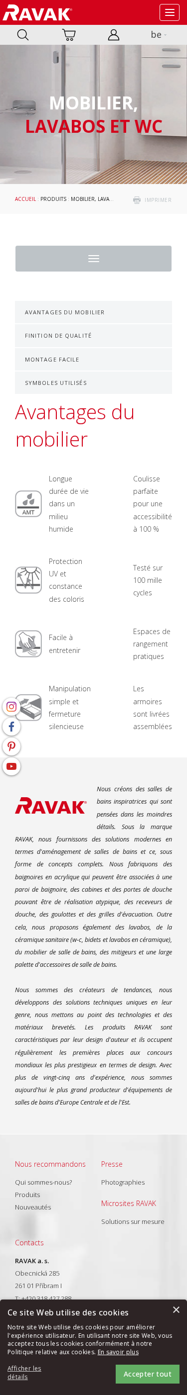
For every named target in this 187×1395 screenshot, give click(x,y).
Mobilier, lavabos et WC (103, 198)
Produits (53, 198)
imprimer (158, 199)
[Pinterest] (11, 746)
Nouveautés (33, 1207)
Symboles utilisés (56, 382)
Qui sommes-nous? (43, 1182)
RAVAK (37, 12)
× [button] (176, 1310)
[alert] (93, 1347)
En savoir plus (118, 1352)
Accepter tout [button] (148, 1374)
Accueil (25, 198)
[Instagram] (11, 707)
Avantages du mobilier (65, 312)
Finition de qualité (58, 335)
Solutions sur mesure (133, 1221)
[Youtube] (11, 766)
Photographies (123, 1182)
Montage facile (52, 359)
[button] (34, 1373)
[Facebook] (11, 727)
